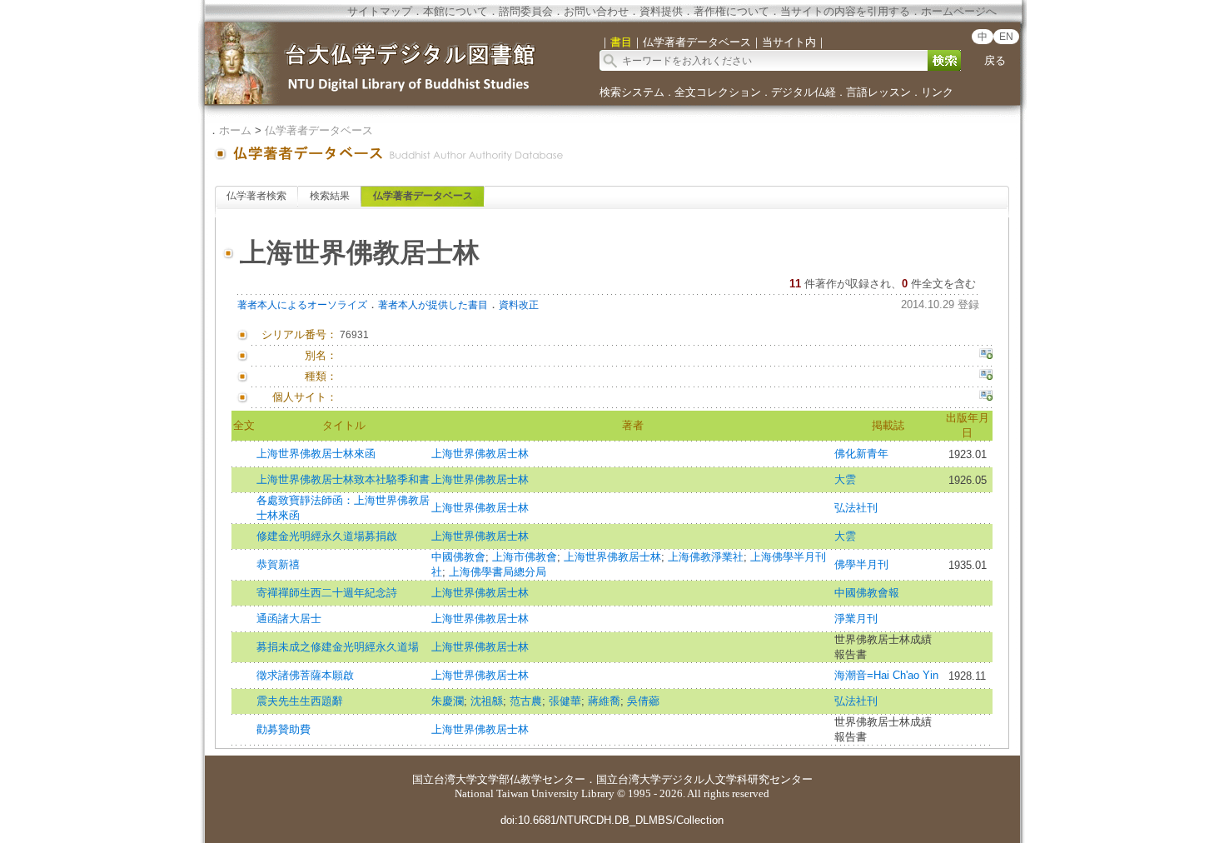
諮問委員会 (526, 11)
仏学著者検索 (256, 196)
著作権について (731, 11)
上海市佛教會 (524, 557)
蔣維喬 (604, 701)
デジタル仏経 (803, 92)
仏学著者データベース (319, 130)
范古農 (526, 701)
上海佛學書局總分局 (497, 572)
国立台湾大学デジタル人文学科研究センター (704, 779)
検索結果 (330, 196)
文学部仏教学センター (531, 779)
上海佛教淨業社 (706, 557)
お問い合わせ (596, 11)
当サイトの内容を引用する (845, 11)
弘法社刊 (856, 507)
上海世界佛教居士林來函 (316, 453)
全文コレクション (717, 92)
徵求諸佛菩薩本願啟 (305, 675)
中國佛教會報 (866, 592)
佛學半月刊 (861, 564)
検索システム (632, 92)
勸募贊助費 (283, 729)
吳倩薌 (643, 701)
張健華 (565, 701)
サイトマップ (379, 11)
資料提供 (661, 11)
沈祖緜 (486, 701)
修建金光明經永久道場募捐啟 (326, 536)
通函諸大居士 (288, 618)
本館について (455, 11)
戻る (995, 60)
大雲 (845, 479)
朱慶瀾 (447, 701)
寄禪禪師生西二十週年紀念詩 (326, 592)
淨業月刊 (856, 618)
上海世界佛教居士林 (480, 453)
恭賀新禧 (278, 564)
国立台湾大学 (444, 779)
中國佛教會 (458, 557)
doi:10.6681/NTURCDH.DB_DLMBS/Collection (612, 820)
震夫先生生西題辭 (299, 701)
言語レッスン (878, 92)
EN (1006, 36)
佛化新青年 (861, 453)
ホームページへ (959, 11)
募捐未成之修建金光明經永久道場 (337, 647)
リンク (937, 92)
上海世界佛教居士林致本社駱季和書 (343, 479)
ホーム (235, 130)
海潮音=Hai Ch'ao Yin (886, 675)
